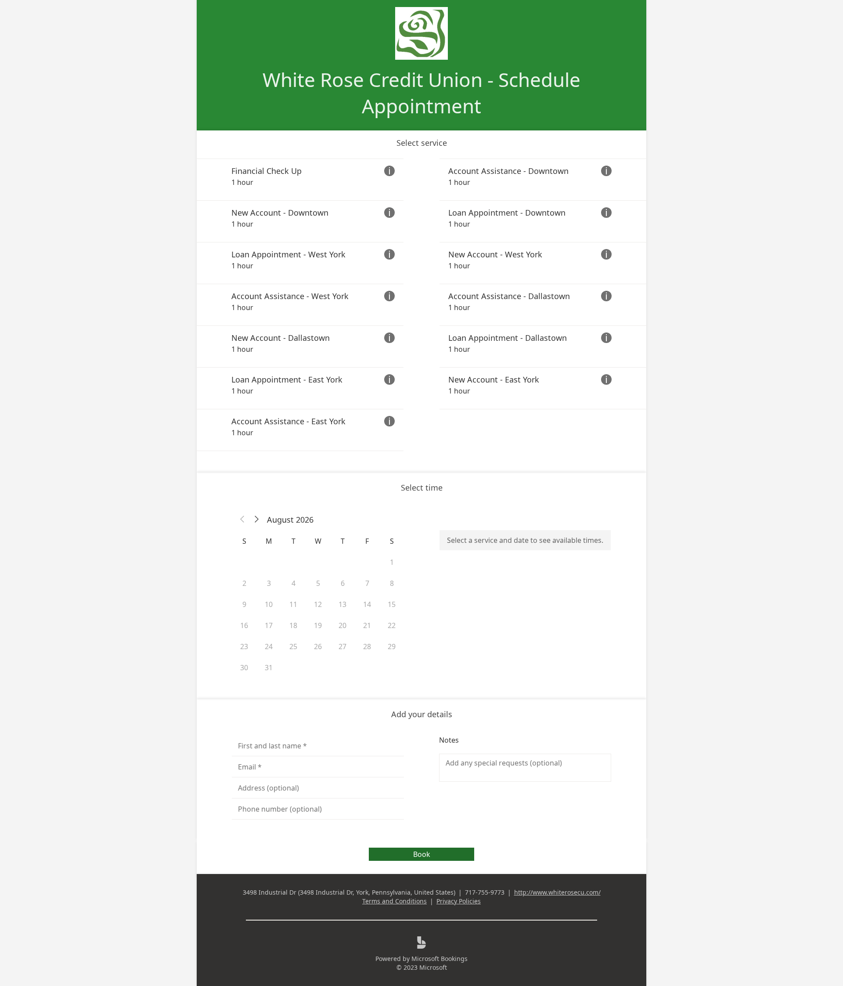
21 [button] (367, 625)
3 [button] (269, 583)
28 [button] (367, 646)
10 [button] (269, 604)
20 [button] (342, 625)
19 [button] (318, 625)
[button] (242, 520)
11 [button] (293, 604)
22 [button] (392, 625)
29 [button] (392, 646)
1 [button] (392, 562)
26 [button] (318, 646)
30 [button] (244, 667)
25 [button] (293, 646)
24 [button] (269, 646)
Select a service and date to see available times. (525, 540)
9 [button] (244, 604)
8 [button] (392, 583)
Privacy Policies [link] (458, 901)
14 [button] (367, 604)
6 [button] (343, 583)
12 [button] (318, 604)
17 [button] (269, 625)
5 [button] (318, 583)
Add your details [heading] (421, 714)
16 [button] (244, 625)
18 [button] (293, 625)
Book (421, 854)
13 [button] (342, 604)
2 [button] (244, 583)
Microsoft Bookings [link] (439, 958)
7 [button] (367, 583)
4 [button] (293, 583)
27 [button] (342, 646)
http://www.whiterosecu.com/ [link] (557, 892)
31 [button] (269, 667)
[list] (421, 305)
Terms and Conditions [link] (394, 901)
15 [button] (392, 604)
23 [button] (244, 646)
